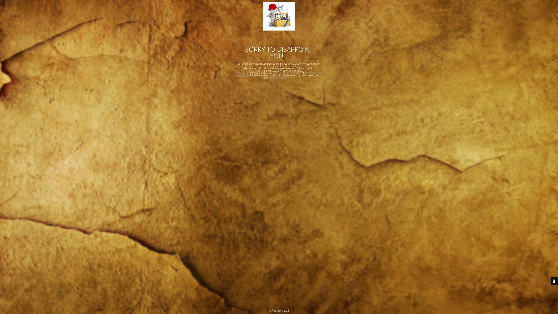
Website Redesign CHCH (281, 77)
